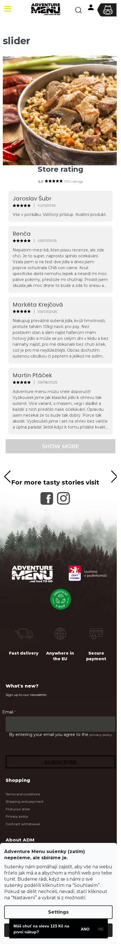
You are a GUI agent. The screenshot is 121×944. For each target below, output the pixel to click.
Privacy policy (17, 816)
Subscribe (60, 762)
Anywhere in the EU (60, 656)
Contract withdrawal (23, 824)
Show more (60, 446)
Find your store (18, 809)
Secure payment (96, 656)
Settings (58, 912)
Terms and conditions (23, 794)
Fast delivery (24, 653)
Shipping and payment (25, 801)
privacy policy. (101, 735)
